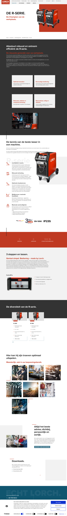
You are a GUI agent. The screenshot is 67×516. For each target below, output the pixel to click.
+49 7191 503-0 (12, 498)
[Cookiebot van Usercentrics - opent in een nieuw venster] (6, 514)
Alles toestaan (58, 502)
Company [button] (28, 3)
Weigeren (58, 509)
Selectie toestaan (58, 505)
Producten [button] (14, 3)
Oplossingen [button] (21, 3)
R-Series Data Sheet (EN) (18, 469)
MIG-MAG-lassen (25, 37)
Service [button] (34, 3)
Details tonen (61, 513)
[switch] (33, 514)
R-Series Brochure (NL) (17, 471)
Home (7, 37)
